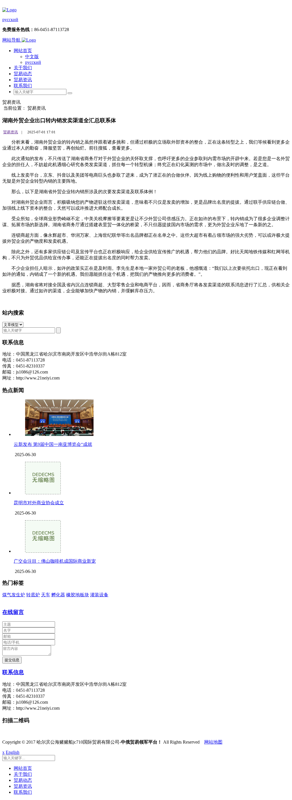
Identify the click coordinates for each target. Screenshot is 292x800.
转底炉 (33, 594)
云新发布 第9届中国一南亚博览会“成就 (53, 444)
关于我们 (23, 67)
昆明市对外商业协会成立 (39, 502)
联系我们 (23, 85)
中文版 (32, 56)
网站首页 (23, 50)
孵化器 (58, 594)
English (12, 752)
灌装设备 (99, 594)
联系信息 (13, 672)
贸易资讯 (23, 79)
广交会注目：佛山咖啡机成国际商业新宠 (55, 561)
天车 (45, 594)
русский (10, 19)
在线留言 (13, 612)
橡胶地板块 (77, 594)
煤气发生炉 (13, 594)
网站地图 (213, 742)
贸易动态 (23, 73)
